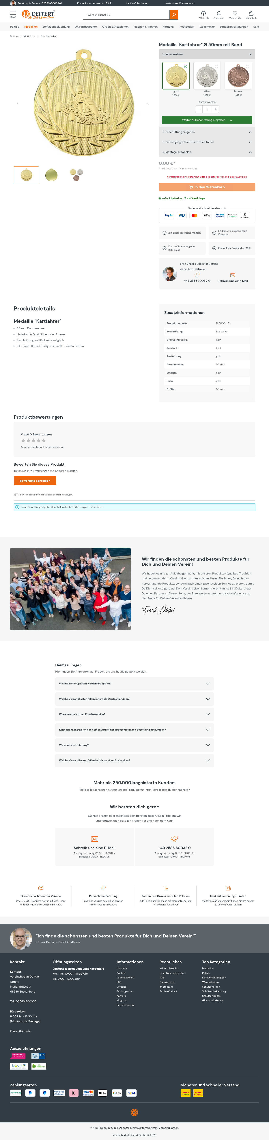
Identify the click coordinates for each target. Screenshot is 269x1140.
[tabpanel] (83, 333)
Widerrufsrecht (169, 968)
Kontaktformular (20, 1031)
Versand (121, 986)
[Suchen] (173, 15)
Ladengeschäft (125, 977)
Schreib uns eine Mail (233, 281)
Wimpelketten (210, 982)
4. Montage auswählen (176, 152)
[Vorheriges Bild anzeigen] (17, 104)
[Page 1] (26, 174)
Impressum (166, 986)
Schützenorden (211, 986)
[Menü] (14, 14)
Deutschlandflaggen (214, 977)
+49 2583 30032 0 (197, 280)
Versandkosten (169, 1128)
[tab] (26, 176)
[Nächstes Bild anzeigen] (148, 104)
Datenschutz (167, 982)
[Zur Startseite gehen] (42, 14)
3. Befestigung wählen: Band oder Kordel (188, 142)
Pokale (206, 973)
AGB (162, 977)
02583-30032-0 (52, 3)
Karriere (121, 995)
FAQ (119, 982)
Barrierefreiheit (168, 991)
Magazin (121, 1000)
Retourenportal (125, 1005)
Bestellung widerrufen (172, 973)
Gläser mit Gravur (212, 1000)
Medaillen (208, 968)
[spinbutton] (207, 109)
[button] (134, 683)
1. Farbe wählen (172, 54)
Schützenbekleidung (214, 991)
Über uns (122, 968)
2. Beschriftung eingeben (178, 132)
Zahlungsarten (125, 991)
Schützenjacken (211, 995)
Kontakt (121, 973)
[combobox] (126, 15)
